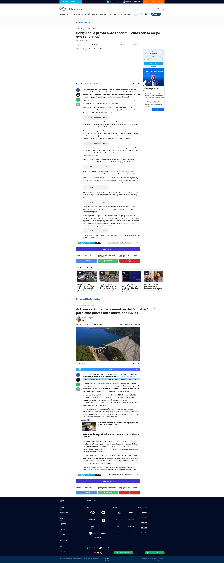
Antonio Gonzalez (87, 317)
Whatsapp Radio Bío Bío (156, 553)
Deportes (94, 14)
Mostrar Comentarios (108, 249)
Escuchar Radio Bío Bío (154, 2)
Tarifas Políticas (64, 552)
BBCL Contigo (128, 14)
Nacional (69, 14)
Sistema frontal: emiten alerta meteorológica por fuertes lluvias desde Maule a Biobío (118, 423)
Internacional (78, 14)
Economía (87, 14)
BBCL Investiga (118, 14)
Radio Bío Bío (82, 41)
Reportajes (63, 540)
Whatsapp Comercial (125, 552)
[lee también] (89, 426)
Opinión (110, 14)
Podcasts (62, 14)
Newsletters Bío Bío (115, 2)
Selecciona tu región (68, 2)
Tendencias (102, 14)
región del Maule (126, 377)
